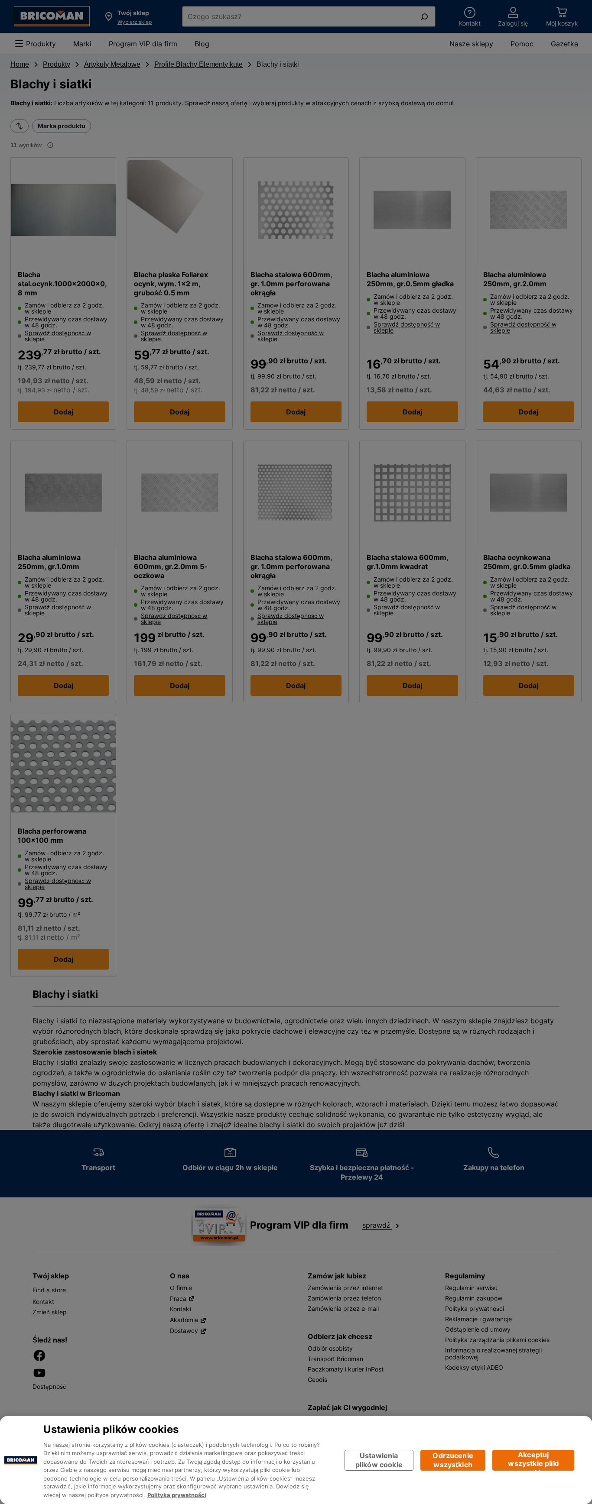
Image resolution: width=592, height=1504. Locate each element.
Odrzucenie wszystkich (453, 1460)
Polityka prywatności (176, 1495)
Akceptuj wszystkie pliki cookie (533, 1460)
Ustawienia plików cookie (379, 1460)
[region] (296, 1460)
